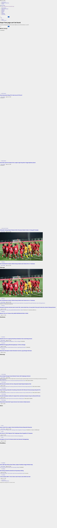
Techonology (4, 374)
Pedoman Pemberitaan (5, 2)
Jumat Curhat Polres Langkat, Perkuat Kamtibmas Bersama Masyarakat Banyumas (16, 427)
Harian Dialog (3, 96)
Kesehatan (3, 336)
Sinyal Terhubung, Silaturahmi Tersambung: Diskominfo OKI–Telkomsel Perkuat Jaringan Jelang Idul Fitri (16, 386)
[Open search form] (0, 15)
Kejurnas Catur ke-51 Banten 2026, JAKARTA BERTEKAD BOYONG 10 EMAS (14, 313)
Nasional (3, 9)
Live (1, 17)
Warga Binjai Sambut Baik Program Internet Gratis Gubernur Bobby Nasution (12, 398)
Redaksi (3, 3)
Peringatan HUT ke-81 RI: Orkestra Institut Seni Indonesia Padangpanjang (11, 435)
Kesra (2, 12)
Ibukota (3, 11)
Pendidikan (3, 462)
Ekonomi (3, 10)
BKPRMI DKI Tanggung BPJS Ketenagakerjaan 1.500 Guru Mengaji (10, 341)
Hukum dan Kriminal (5, 8)
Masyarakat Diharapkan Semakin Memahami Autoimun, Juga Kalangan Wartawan (12, 347)
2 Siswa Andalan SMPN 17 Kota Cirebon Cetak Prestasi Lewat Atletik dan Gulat (12, 473)
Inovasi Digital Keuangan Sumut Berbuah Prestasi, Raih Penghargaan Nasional (15, 376)
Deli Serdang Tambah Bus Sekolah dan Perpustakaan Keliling (9, 467)
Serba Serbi (3, 14)
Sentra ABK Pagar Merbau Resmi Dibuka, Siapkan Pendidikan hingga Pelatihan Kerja (16, 464)
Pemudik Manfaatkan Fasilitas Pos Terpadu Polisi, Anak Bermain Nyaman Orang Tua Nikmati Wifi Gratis (16, 392)
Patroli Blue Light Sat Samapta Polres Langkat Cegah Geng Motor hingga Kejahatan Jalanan (18, 162)
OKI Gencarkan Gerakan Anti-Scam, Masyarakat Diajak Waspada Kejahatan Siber (12, 380)
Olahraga (3, 13)
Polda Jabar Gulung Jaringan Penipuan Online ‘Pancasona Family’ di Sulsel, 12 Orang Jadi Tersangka (19, 230)
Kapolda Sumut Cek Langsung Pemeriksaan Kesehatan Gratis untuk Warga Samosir (16, 338)
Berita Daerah (4, 7)
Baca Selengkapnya (3, 379)
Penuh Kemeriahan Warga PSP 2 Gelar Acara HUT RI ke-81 (11, 95)
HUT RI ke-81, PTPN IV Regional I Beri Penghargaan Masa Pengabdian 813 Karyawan (13, 429)
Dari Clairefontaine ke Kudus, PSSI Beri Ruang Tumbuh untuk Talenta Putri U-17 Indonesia (17, 263)
